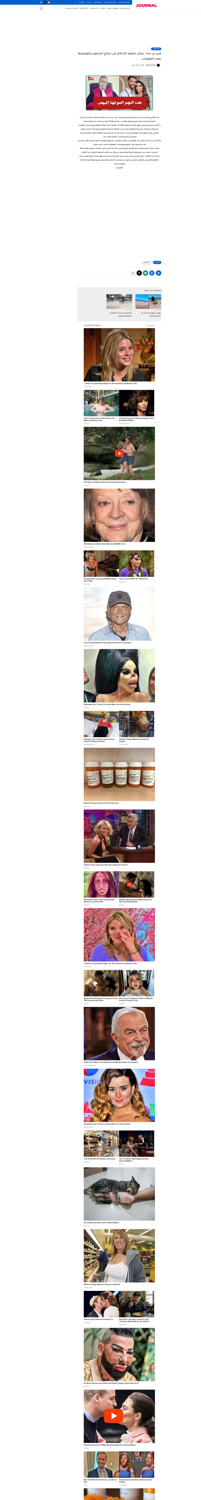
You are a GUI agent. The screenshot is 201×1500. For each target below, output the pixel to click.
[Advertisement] (100, 31)
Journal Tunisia (151, 65)
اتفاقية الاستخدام (124, 2)
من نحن (89, 2)
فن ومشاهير (125, 8)
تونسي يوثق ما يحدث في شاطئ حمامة (151, 314)
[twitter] (45, 2)
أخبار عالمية (83, 8)
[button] (151, 273)
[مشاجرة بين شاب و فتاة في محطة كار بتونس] (119, 301)
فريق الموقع (98, 2)
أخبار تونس (94, 8)
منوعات (102, 8)
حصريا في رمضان (71, 8)
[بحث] (41, 8)
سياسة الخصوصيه (110, 2)
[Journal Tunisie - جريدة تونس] (147, 6)
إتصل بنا (81, 2)
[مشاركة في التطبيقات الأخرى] (133, 273)
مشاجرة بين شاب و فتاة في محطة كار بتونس (120, 314)
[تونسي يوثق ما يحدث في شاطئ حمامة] (148, 301)
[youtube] (49, 2)
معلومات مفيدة (113, 8)
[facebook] (41, 2)
